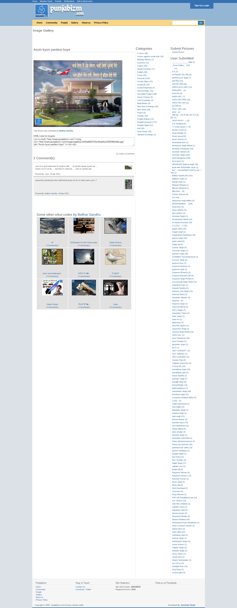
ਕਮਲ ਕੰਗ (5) (177, 93)
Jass (47, 174)
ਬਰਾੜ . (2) (176, 112)
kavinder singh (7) (179, 379)
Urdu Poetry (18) (144, 131)
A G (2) (175, 72)
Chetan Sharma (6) (180, 194)
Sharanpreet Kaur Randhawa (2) (186, 523)
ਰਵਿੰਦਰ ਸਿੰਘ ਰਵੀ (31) (180, 103)
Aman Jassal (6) (179, 136)
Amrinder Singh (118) (181, 155)
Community (51, 23)
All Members (69, 1)
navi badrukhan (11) (180, 426)
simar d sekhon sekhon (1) (183, 526)
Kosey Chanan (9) (145, 97)
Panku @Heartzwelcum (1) (183, 441)
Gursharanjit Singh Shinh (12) (184, 282)
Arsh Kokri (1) (178, 161)
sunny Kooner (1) (179, 544)
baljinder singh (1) (179, 179)
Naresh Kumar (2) (179, 419)
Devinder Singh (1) (180, 216)
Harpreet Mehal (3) (180, 307)
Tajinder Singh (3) (179, 548)
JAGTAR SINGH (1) (180, 326)
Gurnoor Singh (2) (179, 260)
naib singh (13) (178, 416)
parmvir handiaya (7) (181, 451)
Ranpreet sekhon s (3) (181, 476)
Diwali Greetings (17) (146, 69)
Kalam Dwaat (52, 304)
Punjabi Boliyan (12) (145, 119)
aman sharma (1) (179, 139)
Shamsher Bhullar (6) (181, 516)
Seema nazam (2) (179, 513)
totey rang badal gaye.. (52, 273)
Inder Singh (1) (178, 316)
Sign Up (198, 5)
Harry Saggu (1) (179, 310)
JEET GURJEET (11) (181, 351)
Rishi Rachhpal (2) (180, 488)
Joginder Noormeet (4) (181, 363)
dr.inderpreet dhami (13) (182, 219)
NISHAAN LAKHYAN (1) (182, 438)
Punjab (64, 23)
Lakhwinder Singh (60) (181, 391)
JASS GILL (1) (178, 335)
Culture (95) (142, 66)
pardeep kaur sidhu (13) (182, 447)
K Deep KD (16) (178, 366)
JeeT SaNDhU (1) (179, 354)
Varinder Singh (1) (179, 551)
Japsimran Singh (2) (180, 329)
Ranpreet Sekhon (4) (181, 472)
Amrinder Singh (188, 605)
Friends (58, 1)
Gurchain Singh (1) (180, 251)
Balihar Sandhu (66, 131)
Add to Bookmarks (85, 1)
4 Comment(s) (84, 245)
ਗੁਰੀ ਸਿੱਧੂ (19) (177, 81)
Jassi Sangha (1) (179, 341)
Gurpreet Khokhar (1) (181, 266)
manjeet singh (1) (179, 413)
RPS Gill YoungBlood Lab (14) (184, 498)
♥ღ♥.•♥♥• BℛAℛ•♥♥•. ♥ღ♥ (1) (185, 167)
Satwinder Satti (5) (180, 510)
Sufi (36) (140, 128)
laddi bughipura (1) (180, 388)
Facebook (80, 589)
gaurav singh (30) (179, 238)
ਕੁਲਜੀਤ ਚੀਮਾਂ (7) (178, 97)
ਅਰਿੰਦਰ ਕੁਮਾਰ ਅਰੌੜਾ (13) (182, 87)
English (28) (142, 72)
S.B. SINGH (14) (179, 501)
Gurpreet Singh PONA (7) (183, 279)
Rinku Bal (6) (177, 485)
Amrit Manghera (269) (181, 158)
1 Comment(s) (84, 307)
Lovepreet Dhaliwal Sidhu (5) (184, 397)
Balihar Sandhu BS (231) (182, 176)
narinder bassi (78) (180, 422)
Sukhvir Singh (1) (179, 538)
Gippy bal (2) (177, 244)
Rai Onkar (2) (178, 457)
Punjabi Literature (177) (147, 122)
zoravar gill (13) (178, 573)
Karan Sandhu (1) (179, 376)
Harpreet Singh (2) (180, 304)
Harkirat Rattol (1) (179, 294)
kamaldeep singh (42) (181, 369)
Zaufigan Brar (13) (180, 566)
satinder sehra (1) (179, 507)
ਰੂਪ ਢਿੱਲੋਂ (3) (176, 106)
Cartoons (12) (143, 63)
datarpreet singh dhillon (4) (183, 201)
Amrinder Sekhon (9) (181, 152)
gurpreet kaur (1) (179, 263)
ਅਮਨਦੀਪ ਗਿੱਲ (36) (179, 84)
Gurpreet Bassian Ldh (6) (183, 276)
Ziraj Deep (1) (178, 569)
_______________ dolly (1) (183, 62)
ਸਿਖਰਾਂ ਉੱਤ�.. (84, 304)
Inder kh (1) (177, 319)
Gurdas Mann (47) (145, 81)
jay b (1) (175, 347)
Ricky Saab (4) (178, 482)
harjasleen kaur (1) (180, 285)
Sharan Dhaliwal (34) (181, 519)
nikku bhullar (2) (179, 432)
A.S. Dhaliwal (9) (179, 124)
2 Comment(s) (115, 245)
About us (86, 23)
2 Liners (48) (142, 53)
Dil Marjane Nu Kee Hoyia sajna (84, 242)
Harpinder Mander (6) (181, 297)
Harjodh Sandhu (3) (180, 288)
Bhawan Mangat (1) (180, 185)
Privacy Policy (101, 23)
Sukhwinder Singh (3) (181, 541)
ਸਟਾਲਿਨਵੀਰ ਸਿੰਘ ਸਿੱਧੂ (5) (182, 75)
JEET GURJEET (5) (180, 357)
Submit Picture (178, 52)
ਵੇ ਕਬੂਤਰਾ (115, 273)
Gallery (74, 23)
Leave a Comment (126, 154)
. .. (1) (174, 68)
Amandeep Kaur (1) (180, 142)
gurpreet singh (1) (179, 269)
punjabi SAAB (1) (179, 454)
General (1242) (143, 78)
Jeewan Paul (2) (179, 360)
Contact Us (80, 587)
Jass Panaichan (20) (181, 338)
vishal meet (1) (178, 557)
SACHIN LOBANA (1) (181, 504)
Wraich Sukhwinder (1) (181, 560)
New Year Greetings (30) (147, 106)
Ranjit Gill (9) (177, 469)
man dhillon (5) (178, 407)
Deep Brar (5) (178, 207)
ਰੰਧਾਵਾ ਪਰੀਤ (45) (179, 109)
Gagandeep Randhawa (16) (184, 235)
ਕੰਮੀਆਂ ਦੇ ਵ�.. (84, 273)
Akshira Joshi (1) (179, 130)
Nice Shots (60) (143, 110)
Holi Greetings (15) (145, 91)
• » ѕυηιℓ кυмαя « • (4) (181, 127)
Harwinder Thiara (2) (181, 313)
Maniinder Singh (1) (180, 410)
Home (34, 1)
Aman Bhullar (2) (179, 133)
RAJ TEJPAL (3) (179, 460)
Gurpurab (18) (143, 85)
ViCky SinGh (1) (179, 554)
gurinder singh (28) (180, 254)
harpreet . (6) (177, 301)
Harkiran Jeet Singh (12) (182, 291)
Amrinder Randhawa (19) (182, 149)
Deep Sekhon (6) (179, 210)
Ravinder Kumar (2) (180, 479)
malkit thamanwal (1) (180, 404)
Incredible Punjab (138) (147, 94)
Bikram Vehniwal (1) (180, 188)
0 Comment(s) (52, 245)
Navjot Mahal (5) (179, 429)
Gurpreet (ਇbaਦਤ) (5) (181, 272)
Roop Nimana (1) (179, 494)
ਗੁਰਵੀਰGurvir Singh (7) (181, 78)
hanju (115, 304)
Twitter (88, 589)
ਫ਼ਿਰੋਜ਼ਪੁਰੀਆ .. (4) (179, 90)
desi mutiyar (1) (178, 213)
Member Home (46, 1)
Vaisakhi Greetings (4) (146, 135)
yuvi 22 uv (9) (178, 563)
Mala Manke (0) (143, 103)
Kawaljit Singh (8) (179, 382)
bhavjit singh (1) (178, 182)
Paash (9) (141, 113)
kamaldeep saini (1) (180, 372)
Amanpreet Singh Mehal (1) (183, 145)
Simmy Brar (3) (178, 529)
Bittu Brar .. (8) (178, 191)
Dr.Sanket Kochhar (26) (182, 222)
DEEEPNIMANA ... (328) (182, 204)
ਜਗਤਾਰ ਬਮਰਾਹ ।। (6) (180, 120)
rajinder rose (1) (179, 466)
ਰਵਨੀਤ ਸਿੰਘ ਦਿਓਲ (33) (181, 100)
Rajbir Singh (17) (179, 463)
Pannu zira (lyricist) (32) (182, 444)
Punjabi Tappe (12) (145, 125)
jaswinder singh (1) (180, 344)
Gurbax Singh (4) (179, 247)
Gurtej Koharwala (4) (146, 88)
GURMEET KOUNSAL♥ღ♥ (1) (185, 257)
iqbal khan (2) (178, 322)
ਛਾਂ (52, 242)
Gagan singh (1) (179, 232)
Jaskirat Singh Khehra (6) (183, 332)
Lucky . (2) (176, 401)
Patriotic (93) (142, 116)
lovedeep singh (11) (180, 394)
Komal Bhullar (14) (180, 385)
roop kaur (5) (177, 491)
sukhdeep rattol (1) (180, 535)
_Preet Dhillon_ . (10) (181, 65)
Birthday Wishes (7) (145, 60)
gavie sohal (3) (178, 241)
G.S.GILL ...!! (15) (179, 226)
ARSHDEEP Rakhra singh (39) (185, 164)
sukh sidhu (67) (178, 532)
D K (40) (175, 197)
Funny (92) (142, 75)
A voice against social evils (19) (150, 56)
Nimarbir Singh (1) (179, 435)
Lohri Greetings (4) (145, 100)
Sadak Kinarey (115, 242)
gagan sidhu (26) (179, 229)
